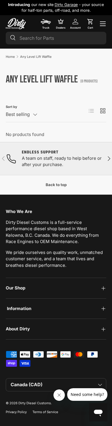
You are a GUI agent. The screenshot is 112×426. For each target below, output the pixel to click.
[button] (90, 23)
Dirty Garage (66, 4)
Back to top (56, 184)
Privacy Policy (16, 412)
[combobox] (56, 38)
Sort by (11, 107)
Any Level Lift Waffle (36, 57)
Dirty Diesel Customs (34, 403)
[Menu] (102, 23)
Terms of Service (45, 412)
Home (10, 57)
